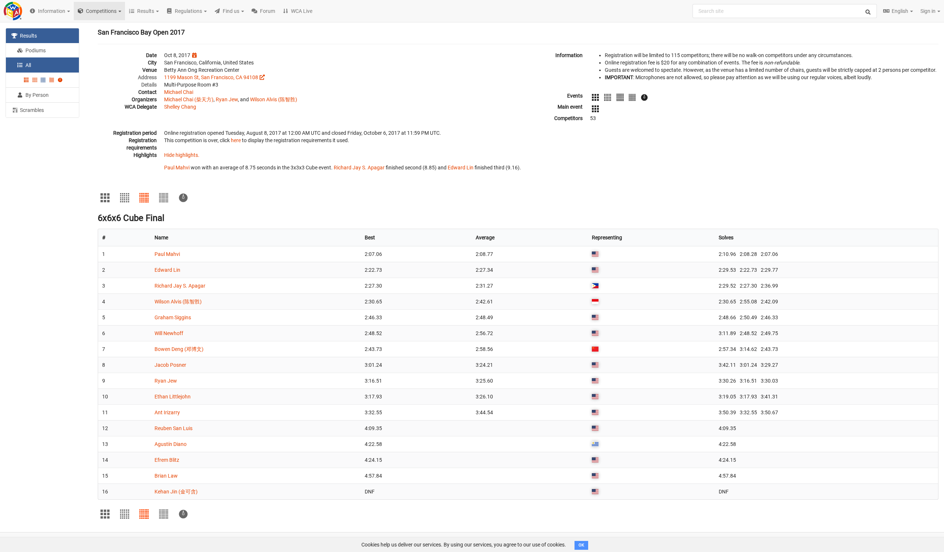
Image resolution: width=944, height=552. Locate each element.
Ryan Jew (227, 99)
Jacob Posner (170, 365)
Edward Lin (460, 167)
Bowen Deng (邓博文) (179, 349)
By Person (36, 95)
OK (581, 545)
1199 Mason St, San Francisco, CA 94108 (211, 77)
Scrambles (31, 110)
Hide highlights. (181, 155)
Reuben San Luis (173, 428)
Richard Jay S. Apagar (359, 167)
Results (28, 36)
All (27, 65)
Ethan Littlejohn (173, 397)
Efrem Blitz (167, 460)
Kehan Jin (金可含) (176, 492)
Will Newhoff (169, 333)
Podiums (35, 50)
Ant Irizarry (167, 412)
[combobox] (785, 11)
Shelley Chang (180, 107)
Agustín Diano (171, 444)
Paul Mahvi (177, 167)
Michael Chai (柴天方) (189, 99)
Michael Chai (178, 92)
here (236, 140)
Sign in (928, 11)
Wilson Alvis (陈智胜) (273, 99)
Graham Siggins (173, 317)
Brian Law (166, 476)
